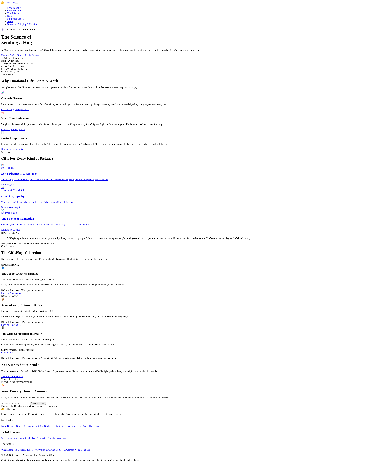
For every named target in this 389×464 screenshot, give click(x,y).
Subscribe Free (38, 403)
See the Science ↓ (32, 55)
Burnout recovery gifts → (13, 149)
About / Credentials (57, 438)
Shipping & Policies (27, 24)
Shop (9, 16)
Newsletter (12, 24)
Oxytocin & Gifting (45, 449)
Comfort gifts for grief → (13, 129)
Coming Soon (8, 352)
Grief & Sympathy (25, 426)
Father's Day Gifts (79, 426)
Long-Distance (14, 8)
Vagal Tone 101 (82, 449)
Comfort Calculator (27, 438)
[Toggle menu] (16, 3)
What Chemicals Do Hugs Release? (18, 449)
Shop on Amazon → (11, 293)
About (10, 21)
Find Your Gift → (15, 18)
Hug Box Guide (42, 426)
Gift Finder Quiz (9, 438)
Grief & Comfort (15, 10)
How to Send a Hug (60, 426)
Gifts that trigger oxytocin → (15, 109)
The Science (13, 13)
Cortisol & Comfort (65, 449)
